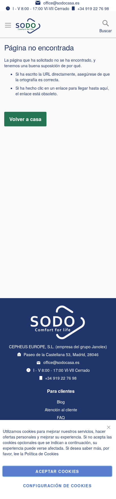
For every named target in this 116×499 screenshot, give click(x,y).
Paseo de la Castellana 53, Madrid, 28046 (61, 354)
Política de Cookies (41, 453)
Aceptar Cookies (57, 471)
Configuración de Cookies (57, 485)
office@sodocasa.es (61, 3)
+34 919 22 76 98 (93, 8)
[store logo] (28, 26)
